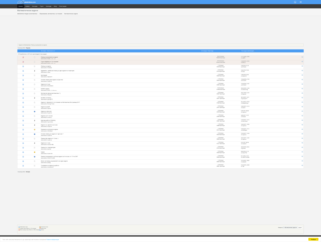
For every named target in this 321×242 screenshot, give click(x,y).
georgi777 (50, 99)
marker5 (244, 143)
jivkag (49, 162)
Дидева (244, 161)
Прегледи (210, 51)
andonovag (245, 89)
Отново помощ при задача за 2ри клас (52, 79)
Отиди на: (280, 227)
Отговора (204, 51)
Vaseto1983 (51, 144)
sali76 (243, 58)
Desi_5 (244, 62)
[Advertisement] (160, 29)
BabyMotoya (245, 103)
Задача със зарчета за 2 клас (49, 125)
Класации (34, 6)
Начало (20, 6)
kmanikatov (50, 85)
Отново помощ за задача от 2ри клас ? (52, 134)
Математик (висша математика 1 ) (51, 93)
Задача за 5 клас (45, 84)
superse (50, 81)
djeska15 (50, 76)
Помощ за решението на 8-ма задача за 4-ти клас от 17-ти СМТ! (59, 156)
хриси (49, 108)
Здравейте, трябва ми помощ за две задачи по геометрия (57, 70)
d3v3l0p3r (50, 131)
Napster (50, 94)
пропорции (44, 75)
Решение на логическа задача (49, 129)
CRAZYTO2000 (51, 158)
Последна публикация (247, 51)
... (53, 58)
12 (54, 63)
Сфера (43, 152)
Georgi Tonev (51, 103)
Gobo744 (50, 153)
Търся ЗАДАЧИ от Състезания (49, 61)
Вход (55, 6)
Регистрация (62, 6)
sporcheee (50, 122)
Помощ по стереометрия (48, 147)
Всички (54, 90)
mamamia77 (51, 167)
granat (49, 149)
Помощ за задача (46, 66)
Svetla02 (50, 67)
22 (54, 58)
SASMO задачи (45, 89)
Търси (41, 6)
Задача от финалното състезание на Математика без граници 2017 (60, 102)
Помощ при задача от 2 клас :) (49, 138)
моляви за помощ (46, 98)
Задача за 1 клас (45, 143)
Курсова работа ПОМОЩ (48, 120)
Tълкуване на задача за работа (50, 165)
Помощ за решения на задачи (49, 57)
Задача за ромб (45, 107)
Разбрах (313, 239)
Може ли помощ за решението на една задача (54, 161)
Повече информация (52, 239)
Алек (49, 58)
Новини (27, 6)
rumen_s (50, 117)
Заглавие (43, 51)
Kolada (244, 116)
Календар (48, 6)
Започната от (51, 51)
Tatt (243, 166)
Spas (49, 72)
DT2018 (244, 67)
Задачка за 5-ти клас (47, 116)
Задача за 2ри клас (46, 111)
